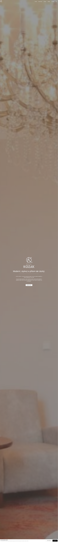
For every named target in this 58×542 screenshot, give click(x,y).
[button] (49, 541)
